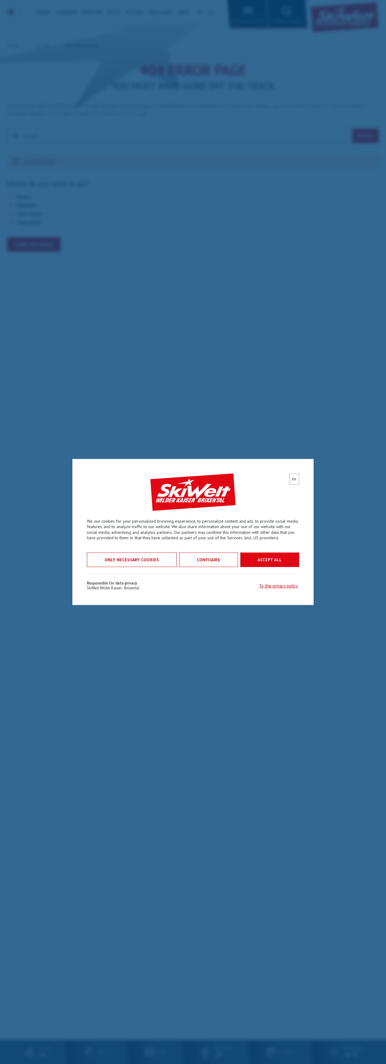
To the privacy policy (278, 586)
